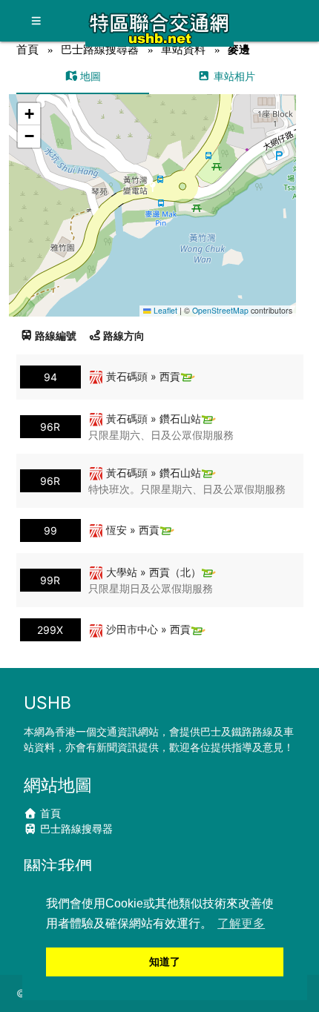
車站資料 (183, 49)
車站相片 (233, 76)
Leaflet (164, 310)
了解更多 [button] (241, 923)
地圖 (89, 76)
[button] (153, 191)
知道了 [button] (164, 962)
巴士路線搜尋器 (100, 49)
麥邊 (239, 49)
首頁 (27, 49)
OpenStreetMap (220, 310)
